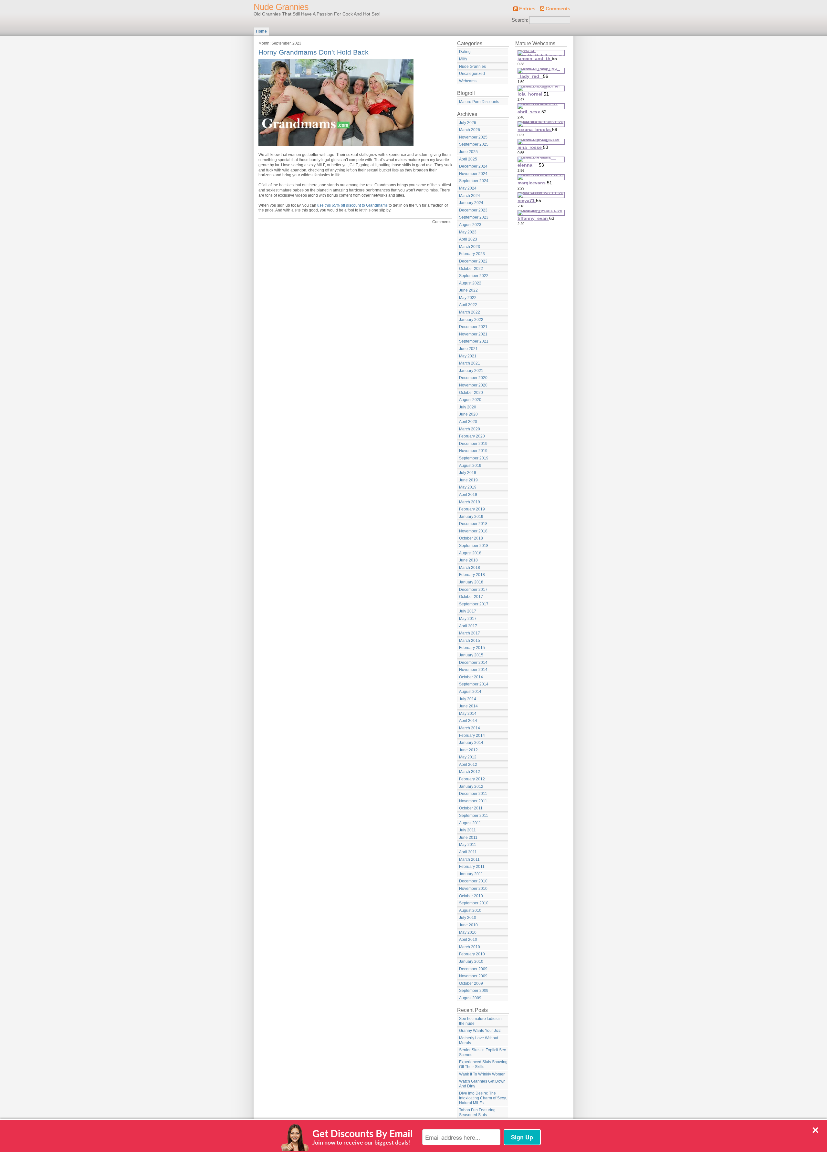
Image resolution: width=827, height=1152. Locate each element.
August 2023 (470, 224)
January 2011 (471, 874)
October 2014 (471, 677)
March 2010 (469, 947)
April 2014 (468, 720)
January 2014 (471, 742)
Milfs (463, 59)
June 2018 (468, 560)
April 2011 (468, 852)
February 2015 (472, 647)
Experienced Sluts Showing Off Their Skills (483, 1064)
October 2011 (471, 808)
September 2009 (473, 990)
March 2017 (469, 633)
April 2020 (468, 421)
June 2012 (468, 750)
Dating (465, 51)
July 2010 (467, 917)
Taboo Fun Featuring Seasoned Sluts (477, 1112)
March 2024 (469, 195)
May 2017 (467, 618)
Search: (520, 20)
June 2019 (468, 480)
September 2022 (473, 275)
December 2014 (473, 662)
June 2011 (468, 837)
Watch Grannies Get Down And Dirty (482, 1083)
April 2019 (468, 494)
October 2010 (471, 896)
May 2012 (467, 757)
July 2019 (467, 472)
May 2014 (467, 713)
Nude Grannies (281, 7)
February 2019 (472, 509)
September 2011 (473, 815)
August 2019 (470, 465)
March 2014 (469, 728)
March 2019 (469, 502)
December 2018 (473, 523)
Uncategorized (472, 73)
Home (261, 31)
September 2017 (473, 604)
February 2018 (472, 574)
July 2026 (467, 122)
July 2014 (467, 699)
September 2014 (473, 684)
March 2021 (469, 363)
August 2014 (470, 691)
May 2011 (467, 844)
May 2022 (467, 297)
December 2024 (473, 166)
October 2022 (471, 268)
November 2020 (473, 385)
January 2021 (471, 370)
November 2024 (473, 173)
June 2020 (468, 414)
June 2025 (468, 151)
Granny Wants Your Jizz (480, 1030)
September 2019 (473, 458)
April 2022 (468, 305)
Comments (558, 8)
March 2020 (469, 429)
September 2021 (473, 341)
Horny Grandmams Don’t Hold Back (313, 52)
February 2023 (472, 254)
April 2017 (468, 626)
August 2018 (470, 553)
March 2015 (469, 640)
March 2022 (469, 312)
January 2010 (471, 961)
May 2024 (467, 188)
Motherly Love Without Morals (478, 1040)
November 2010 (473, 888)
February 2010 (472, 954)
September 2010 (473, 903)
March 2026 (469, 130)
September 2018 (473, 545)
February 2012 (472, 779)
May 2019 (467, 487)
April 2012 (468, 764)
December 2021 (473, 326)
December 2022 (473, 261)
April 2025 (468, 159)
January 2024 (471, 203)
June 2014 (468, 706)
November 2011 (473, 801)
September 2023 (473, 217)
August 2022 (470, 283)
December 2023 (473, 210)
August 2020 (470, 399)
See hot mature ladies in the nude (480, 1021)
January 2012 (471, 786)
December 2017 (473, 589)
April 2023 (468, 239)
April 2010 (468, 939)
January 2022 (471, 319)
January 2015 (471, 655)
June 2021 (468, 348)
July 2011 (467, 830)
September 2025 (473, 144)
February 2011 (472, 866)
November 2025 (473, 137)
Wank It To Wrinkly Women (482, 1074)
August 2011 (470, 823)
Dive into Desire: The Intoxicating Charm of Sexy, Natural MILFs (483, 1098)
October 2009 (471, 983)
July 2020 (467, 407)
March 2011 (469, 859)
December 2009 (473, 969)
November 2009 (473, 976)
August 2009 (470, 998)
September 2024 (473, 181)
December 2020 (473, 377)
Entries (527, 8)
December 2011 (473, 793)
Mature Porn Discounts (479, 101)
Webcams (467, 81)
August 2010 (470, 910)
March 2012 (469, 771)
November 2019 (473, 450)
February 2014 (472, 735)
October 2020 (471, 392)
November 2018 (473, 531)
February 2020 (472, 436)
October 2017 (471, 596)
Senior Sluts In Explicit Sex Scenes (482, 1052)
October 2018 (471, 538)
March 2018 (469, 567)
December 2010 (473, 881)
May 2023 (467, 232)
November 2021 (473, 334)
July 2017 (467, 611)
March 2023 (469, 246)
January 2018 (471, 582)
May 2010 (467, 932)
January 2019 (471, 516)
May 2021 (467, 356)
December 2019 (473, 443)
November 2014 (473, 669)
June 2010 (468, 925)
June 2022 (468, 290)
